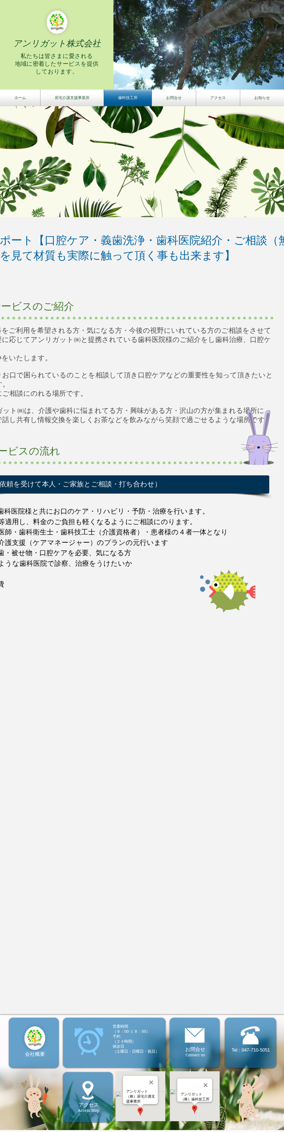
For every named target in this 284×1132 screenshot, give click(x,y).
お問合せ (195, 1049)
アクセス (89, 1105)
